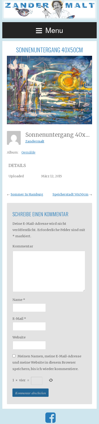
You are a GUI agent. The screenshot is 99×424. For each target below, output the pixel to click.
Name (18, 300)
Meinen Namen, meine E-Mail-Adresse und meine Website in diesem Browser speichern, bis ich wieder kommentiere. (46, 362)
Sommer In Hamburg (27, 194)
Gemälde (28, 152)
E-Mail (19, 319)
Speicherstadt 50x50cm (70, 194)
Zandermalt (34, 141)
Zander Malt (49, 9)
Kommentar (22, 246)
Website (19, 337)
